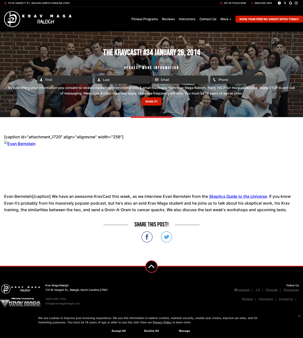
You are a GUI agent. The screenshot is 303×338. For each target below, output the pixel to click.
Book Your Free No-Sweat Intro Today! (269, 19)
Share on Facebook (147, 237)
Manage (184, 330)
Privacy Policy (162, 322)
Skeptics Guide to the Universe (238, 196)
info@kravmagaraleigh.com (62, 303)
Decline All (151, 330)
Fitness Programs (145, 19)
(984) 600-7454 (263, 3)
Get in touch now (234, 3)
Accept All (119, 330)
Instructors (187, 19)
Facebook (243, 289)
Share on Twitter (166, 237)
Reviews (168, 19)
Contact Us (208, 19)
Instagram (292, 289)
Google (273, 289)
